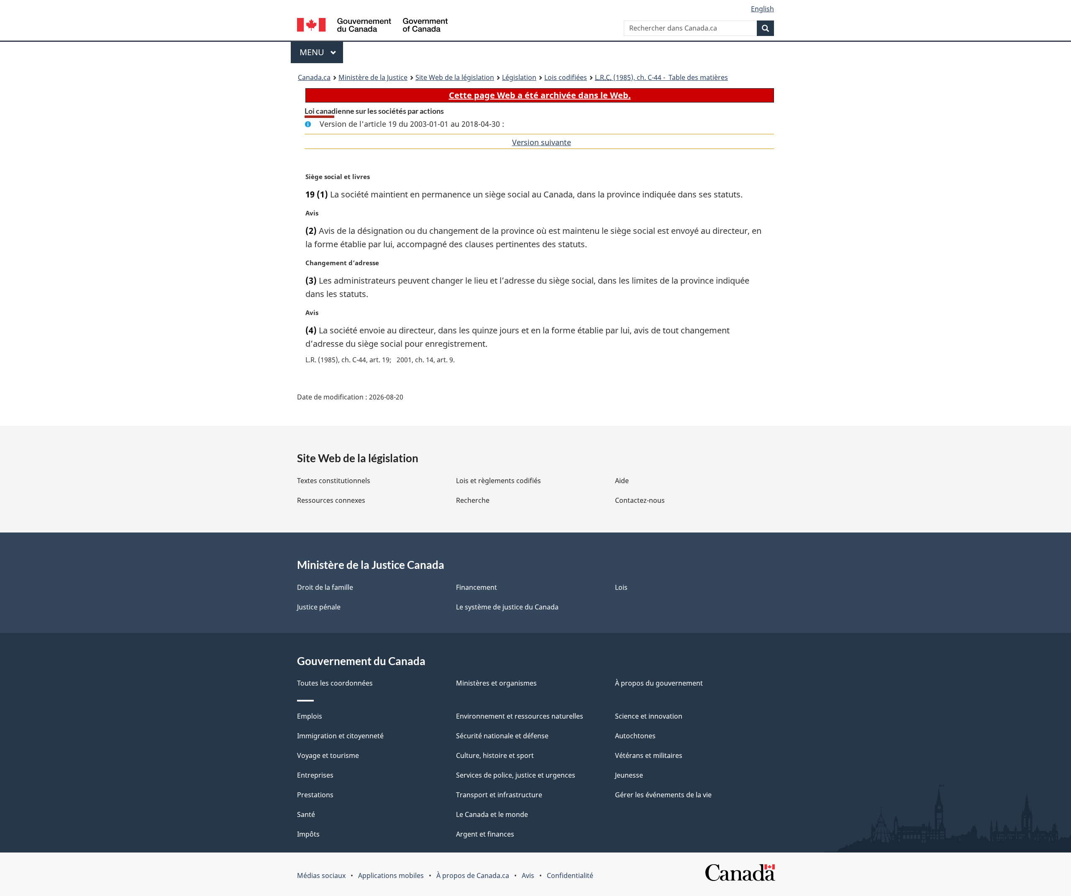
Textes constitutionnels (333, 480)
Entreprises (315, 775)
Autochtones (635, 735)
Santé (306, 814)
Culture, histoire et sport (495, 755)
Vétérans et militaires (648, 755)
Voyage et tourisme (328, 755)
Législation (519, 77)
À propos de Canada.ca (472, 875)
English (762, 8)
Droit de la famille (325, 587)
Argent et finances (485, 834)
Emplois (309, 716)
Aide (622, 480)
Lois (621, 587)
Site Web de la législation (454, 77)
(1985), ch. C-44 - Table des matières (661, 77)
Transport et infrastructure (499, 794)
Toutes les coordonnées (335, 683)
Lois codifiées (565, 77)
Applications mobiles (391, 875)
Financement (476, 587)
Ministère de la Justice (372, 77)
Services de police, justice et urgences (515, 775)
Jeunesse (629, 775)
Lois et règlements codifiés (498, 480)
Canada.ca (314, 77)
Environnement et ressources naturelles (519, 716)
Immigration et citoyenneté (340, 735)
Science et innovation (648, 716)
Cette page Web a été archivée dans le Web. (540, 95)
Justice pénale (319, 607)
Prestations (315, 794)
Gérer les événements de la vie (663, 794)
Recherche (472, 500)
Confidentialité (570, 875)
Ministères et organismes (496, 683)
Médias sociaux (321, 875)
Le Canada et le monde (492, 814)
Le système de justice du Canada (507, 607)
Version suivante (541, 142)
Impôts (308, 834)
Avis (528, 875)
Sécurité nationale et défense (502, 735)
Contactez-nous (640, 500)
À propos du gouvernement (659, 683)
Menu (321, 52)
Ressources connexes (331, 500)
